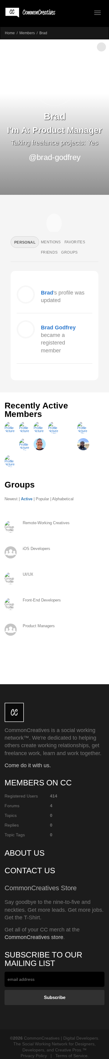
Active (26, 499)
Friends (49, 252)
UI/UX (28, 574)
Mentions (51, 242)
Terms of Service (71, 1055)
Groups (69, 252)
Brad (47, 293)
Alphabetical (63, 499)
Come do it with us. (28, 765)
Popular (42, 499)
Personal (24, 242)
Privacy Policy (34, 1055)
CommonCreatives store (34, 937)
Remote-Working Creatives (46, 523)
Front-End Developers (42, 600)
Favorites (74, 242)
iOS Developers (36, 548)
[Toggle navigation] (97, 13)
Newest (11, 499)
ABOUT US (25, 853)
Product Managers (39, 626)
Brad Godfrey (58, 328)
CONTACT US (30, 870)
